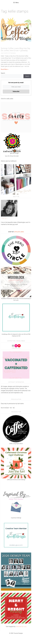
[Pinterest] (19, 345)
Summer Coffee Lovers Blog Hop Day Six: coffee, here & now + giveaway (15, 49)
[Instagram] (16, 345)
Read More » (5, 69)
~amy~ (4, 218)
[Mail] (13, 345)
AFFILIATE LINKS (19, 232)
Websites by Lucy (21, 626)
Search (3, 73)
